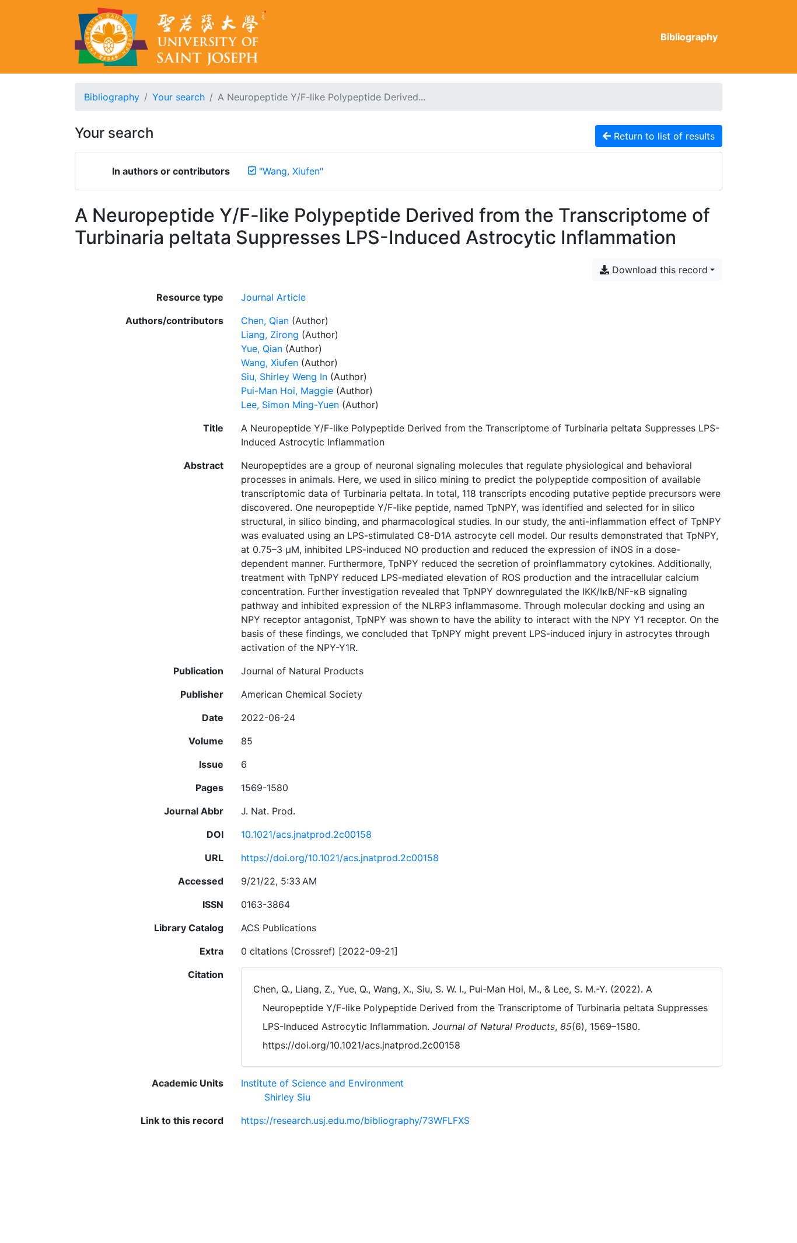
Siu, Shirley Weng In (284, 376)
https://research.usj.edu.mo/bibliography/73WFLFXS (355, 1120)
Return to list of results (663, 136)
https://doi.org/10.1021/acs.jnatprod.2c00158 (340, 858)
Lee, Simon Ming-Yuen (290, 404)
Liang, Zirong (270, 334)
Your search (178, 97)
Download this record (658, 270)
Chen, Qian (265, 320)
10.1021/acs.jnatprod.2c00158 (306, 834)
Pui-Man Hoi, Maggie (287, 390)
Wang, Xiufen (269, 362)
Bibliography (689, 37)
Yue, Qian (261, 348)
